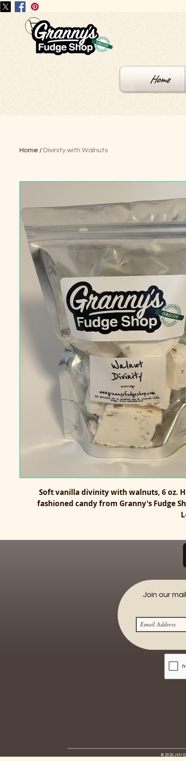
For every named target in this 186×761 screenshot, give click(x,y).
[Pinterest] (34, 6)
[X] (5, 6)
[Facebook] (20, 6)
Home (28, 150)
